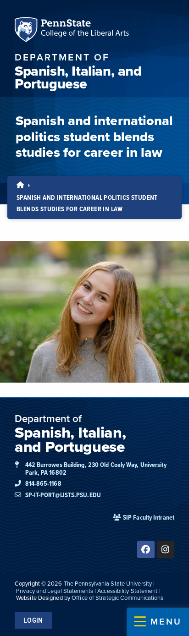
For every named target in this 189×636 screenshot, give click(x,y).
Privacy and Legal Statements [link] (54, 591)
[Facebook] (146, 549)
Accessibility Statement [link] (127, 591)
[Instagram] (165, 549)
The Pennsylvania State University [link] (108, 583)
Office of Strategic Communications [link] (117, 597)
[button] (158, 622)
